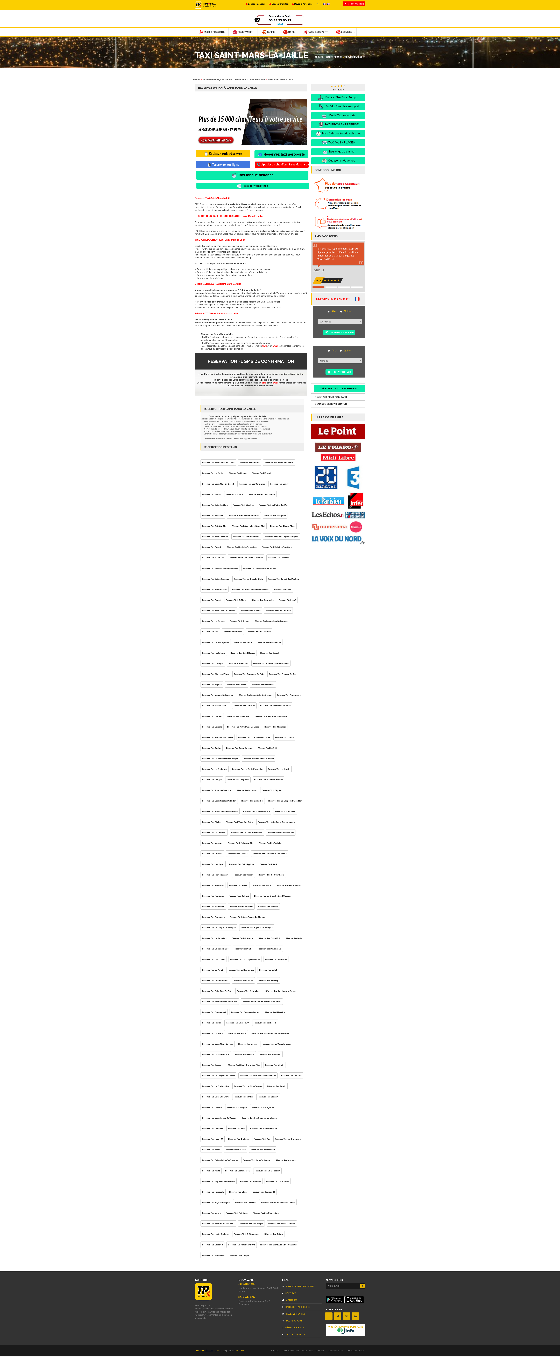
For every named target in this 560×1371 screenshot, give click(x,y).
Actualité (291, 1300)
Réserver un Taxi (295, 1313)
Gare (291, 31)
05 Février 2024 (246, 1283)
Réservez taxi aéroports (283, 154)
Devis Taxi (290, 1293)
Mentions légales (204, 1351)
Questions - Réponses (313, 1351)
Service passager (355, 56)
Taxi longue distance (255, 174)
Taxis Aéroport (318, 31)
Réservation (245, 31)
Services (346, 31)
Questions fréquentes (341, 160)
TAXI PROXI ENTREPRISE (341, 124)
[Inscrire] (362, 1286)
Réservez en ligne (225, 164)
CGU (217, 1351)
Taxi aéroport (293, 1320)
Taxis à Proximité (214, 31)
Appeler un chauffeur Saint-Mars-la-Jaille (285, 164)
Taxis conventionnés (255, 185)
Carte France (334, 56)
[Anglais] (328, 3)
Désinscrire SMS (294, 1327)
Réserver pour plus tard (330, 396)
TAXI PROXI (239, 1351)
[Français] (325, 3)
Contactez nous (295, 1334)
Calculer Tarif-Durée (297, 1306)
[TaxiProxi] (203, 1299)
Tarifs (270, 31)
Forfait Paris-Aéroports (299, 1286)
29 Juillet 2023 (246, 1296)
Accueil (319, 56)
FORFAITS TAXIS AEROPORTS (341, 388)
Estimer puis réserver (225, 153)
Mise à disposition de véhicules (341, 133)
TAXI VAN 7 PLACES (341, 142)
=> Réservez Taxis (355, 3)
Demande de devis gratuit (330, 403)
